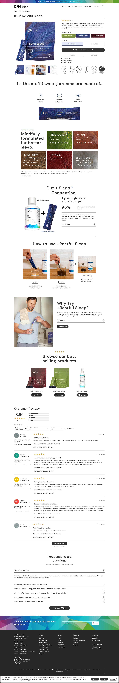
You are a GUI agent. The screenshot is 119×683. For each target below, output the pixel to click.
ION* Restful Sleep (24, 11)
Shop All (41, 654)
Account (76, 642)
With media (70, 428)
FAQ (59, 638)
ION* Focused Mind (59, 391)
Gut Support (43, 640)
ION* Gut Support (74, 1)
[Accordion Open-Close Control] (95, 224)
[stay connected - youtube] (100, 648)
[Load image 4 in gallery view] (52, 70)
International (96, 640)
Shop (15, 11)
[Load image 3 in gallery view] (41, 70)
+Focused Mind (68, 35)
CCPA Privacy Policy (20, 645)
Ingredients (94, 55)
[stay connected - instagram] (96, 648)
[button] (64, 6)
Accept (95, 679)
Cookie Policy (18, 647)
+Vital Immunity (98, 35)
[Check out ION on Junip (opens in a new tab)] (63, 547)
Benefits (72, 55)
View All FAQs (59, 608)
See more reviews (59, 543)
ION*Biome (61, 647)
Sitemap (75, 645)
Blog (59, 640)
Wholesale (95, 638)
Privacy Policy (18, 643)
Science (60, 642)
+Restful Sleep (83, 35)
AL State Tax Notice (20, 649)
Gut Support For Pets (45, 645)
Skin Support (43, 642)
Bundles (41, 638)
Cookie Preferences (20, 653)
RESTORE (61, 645)
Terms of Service (19, 641)
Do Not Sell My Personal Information (25, 651)
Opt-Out (104, 679)
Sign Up (95, 623)
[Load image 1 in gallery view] (19, 70)
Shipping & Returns (79, 640)
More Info (112, 679)
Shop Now (63, 326)
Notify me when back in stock (83, 50)
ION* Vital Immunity (37, 391)
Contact (75, 638)
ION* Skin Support (82, 391)
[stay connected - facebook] (93, 648)
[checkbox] (71, 429)
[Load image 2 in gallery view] (30, 70)
